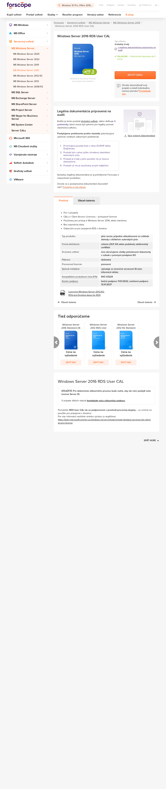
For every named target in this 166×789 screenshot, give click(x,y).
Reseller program (72, 14)
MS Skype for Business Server (25, 117)
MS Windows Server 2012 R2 (27, 75)
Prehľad (63, 200)
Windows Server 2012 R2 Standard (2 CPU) (126, 326)
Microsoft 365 (22, 138)
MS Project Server (22, 110)
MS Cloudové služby (25, 146)
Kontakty (132, 5)
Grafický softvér (23, 171)
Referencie (114, 14)
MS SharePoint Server (24, 104)
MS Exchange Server (23, 98)
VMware (19, 179)
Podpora (110, 5)
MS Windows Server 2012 (26, 81)
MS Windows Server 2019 (26, 64)
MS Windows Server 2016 (26, 70)
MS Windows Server (23, 48)
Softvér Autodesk (24, 163)
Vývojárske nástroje (25, 154)
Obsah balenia (86, 200)
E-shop (130, 14)
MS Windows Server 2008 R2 (28, 86)
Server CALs (19, 130)
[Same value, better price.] (19, 5)
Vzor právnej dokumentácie (141, 135)
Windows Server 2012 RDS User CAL (98, 326)
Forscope (59, 22)
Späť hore (150, 440)
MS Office (19, 33)
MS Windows (21, 25)
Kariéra (121, 5)
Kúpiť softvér (14, 14)
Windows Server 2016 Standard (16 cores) (70, 326)
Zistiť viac (71, 362)
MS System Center (22, 124)
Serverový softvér (24, 41)
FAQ (101, 5)
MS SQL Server (20, 92)
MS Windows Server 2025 (26, 54)
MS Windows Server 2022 (26, 59)
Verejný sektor (95, 14)
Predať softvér (34, 14)
